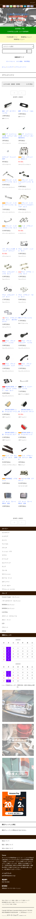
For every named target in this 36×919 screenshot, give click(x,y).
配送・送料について (17, 900)
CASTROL (5, 612)
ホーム (4, 67)
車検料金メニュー (19, 39)
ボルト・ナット (6, 620)
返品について (26, 900)
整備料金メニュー (26, 37)
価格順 (13, 84)
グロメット (5, 627)
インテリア (10, 67)
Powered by (4, 915)
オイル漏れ (19, 61)
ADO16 (4, 631)
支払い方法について (6, 900)
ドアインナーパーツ (20, 67)
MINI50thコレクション (8, 608)
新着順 (18, 84)
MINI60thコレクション (8, 604)
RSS (11, 904)
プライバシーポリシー (20, 902)
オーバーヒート (10, 61)
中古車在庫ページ (12, 37)
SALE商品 (27, 61)
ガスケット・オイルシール (9, 616)
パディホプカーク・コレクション (11, 601)
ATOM (14, 904)
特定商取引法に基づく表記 (8, 902)
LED (3, 623)
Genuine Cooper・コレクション (11, 597)
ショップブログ (5, 904)
